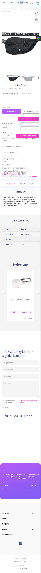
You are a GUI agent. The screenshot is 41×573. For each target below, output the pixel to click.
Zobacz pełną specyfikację (14, 168)
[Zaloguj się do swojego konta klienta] (31, 3)
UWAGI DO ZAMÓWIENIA (10, 93)
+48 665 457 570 (8, 173)
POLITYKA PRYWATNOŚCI (20, 561)
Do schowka (8, 146)
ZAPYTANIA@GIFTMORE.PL (13, 175)
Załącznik (6, 107)
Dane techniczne (26, 184)
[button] (2, 78)
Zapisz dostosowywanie (28, 119)
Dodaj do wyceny (29, 135)
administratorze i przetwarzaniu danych (29, 401)
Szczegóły (10, 184)
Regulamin (20, 565)
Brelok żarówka (20, 300)
